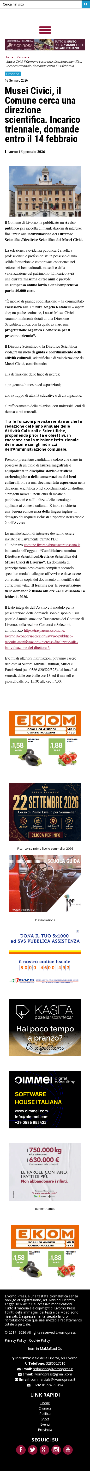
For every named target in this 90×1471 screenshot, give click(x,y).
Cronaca (23, 57)
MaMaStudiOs (51, 1348)
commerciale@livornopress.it (52, 1379)
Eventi (45, 1424)
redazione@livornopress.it (53, 1369)
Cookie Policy (39, 1340)
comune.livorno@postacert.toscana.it (52, 544)
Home (9, 57)
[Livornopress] (38, 16)
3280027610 (55, 1363)
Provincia (45, 1429)
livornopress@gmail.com (53, 1374)
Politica (45, 1413)
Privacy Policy (15, 1340)
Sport (45, 1419)
